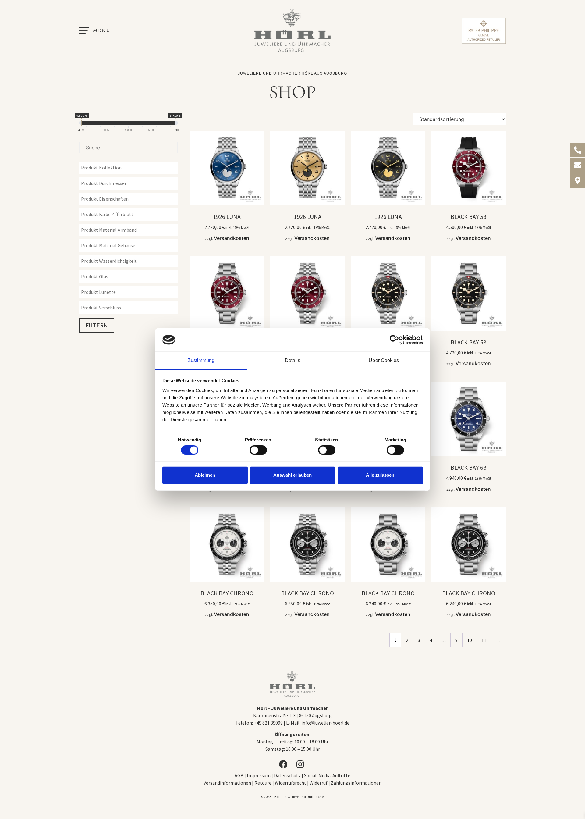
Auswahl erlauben (292, 475)
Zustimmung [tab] (201, 360)
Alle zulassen (380, 475)
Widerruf (319, 783)
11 (483, 640)
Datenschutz (287, 775)
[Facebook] (284, 764)
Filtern (97, 325)
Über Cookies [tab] (384, 360)
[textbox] (130, 167)
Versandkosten (231, 238)
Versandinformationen (227, 783)
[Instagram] (301, 764)
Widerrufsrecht (290, 783)
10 (469, 640)
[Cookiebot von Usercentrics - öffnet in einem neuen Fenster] (396, 340)
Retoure (262, 783)
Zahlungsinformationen (356, 783)
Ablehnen (205, 475)
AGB (239, 775)
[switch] (258, 450)
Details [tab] (292, 360)
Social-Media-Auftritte (327, 775)
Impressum (259, 775)
